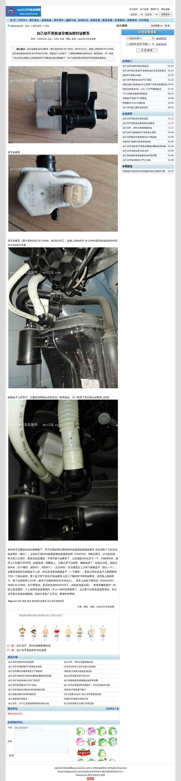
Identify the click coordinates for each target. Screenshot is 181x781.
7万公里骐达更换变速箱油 (135, 93)
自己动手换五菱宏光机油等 (135, 107)
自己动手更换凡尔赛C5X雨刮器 (79, 703)
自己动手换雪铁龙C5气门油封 (22, 685)
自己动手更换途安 (55, 601)
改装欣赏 (95, 20)
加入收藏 (144, 9)
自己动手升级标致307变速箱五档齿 (25, 666)
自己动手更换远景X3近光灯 (77, 676)
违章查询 (132, 20)
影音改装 (107, 20)
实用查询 (120, 20)
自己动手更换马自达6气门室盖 (137, 80)
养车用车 (59, 20)
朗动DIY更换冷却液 (132, 75)
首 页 (13, 20)
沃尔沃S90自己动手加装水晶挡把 (79, 666)
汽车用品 (144, 20)
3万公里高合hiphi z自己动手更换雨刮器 (82, 694)
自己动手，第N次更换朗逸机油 (34, 645)
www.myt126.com (81, 768)
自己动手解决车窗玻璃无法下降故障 (25, 671)
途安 (29, 601)
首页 (27, 26)
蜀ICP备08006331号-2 (112, 771)
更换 (24, 601)
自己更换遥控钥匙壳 (17, 699)
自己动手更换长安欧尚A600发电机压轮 (26, 689)
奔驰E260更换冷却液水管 (76, 699)
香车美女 (34, 20)
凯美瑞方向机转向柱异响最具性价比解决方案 (144, 171)
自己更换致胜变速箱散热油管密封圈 (81, 680)
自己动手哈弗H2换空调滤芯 (136, 66)
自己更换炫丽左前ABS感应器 (22, 694)
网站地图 (165, 9)
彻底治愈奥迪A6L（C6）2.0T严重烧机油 (142, 89)
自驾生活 (83, 20)
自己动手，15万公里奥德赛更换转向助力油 (28, 703)
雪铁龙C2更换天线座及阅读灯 (78, 671)
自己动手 (17, 601)
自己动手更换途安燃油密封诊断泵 (138, 123)
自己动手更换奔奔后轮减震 (31, 650)
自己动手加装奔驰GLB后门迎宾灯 (24, 680)
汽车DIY (22, 20)
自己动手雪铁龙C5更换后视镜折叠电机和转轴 (29, 676)
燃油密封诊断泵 (39, 601)
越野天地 (71, 20)
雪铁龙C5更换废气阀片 (75, 689)
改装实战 (46, 20)
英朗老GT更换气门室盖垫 (135, 98)
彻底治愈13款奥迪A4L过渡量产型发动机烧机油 (145, 84)
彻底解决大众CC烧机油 (134, 103)
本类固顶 (127, 166)
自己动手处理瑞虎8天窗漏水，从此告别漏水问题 (87, 685)
